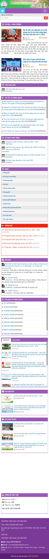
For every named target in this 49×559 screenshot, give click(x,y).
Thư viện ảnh (7, 215)
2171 (5, 303)
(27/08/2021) (5, 232)
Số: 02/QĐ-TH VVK (11, 285)
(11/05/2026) (15, 358)
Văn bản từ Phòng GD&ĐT (14, 299)
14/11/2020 (44, 37)
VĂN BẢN (8, 260)
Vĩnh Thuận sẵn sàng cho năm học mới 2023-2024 (20, 131)
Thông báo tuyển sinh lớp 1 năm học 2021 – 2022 (21, 142)
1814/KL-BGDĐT (9, 314)
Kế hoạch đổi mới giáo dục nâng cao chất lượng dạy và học (25, 155)
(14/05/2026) (15, 348)
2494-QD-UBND (9, 326)
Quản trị (26, 37)
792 (23, 398)
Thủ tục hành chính (9, 188)
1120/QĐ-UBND (9, 311)
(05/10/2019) (30, 239)
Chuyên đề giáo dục (9, 196)
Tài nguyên (6, 192)
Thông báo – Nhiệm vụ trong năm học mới (18, 247)
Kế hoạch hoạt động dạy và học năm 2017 (19, 160)
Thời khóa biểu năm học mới (15, 89)
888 (23, 426)
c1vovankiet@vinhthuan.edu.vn (18, 545)
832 (23, 411)
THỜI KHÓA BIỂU (10, 85)
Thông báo (6, 173)
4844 (32, 66)
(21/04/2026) (15, 380)
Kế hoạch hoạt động (12, 138)
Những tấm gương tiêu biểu (12, 207)
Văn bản (5, 184)
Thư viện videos (8, 219)
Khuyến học (7, 204)
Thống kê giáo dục (9, 211)
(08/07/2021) (40, 236)
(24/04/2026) (5, 370)
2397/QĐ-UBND (9, 334)
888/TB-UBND (8, 330)
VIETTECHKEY (33, 556)
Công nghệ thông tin (9, 200)
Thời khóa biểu (8, 180)
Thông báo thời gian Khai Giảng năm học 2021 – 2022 (22, 230)
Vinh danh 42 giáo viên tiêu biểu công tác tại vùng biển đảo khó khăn (35, 61)
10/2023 (6, 307)
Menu (7, 169)
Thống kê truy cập (12, 495)
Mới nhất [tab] (6, 340)
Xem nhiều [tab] (16, 340)
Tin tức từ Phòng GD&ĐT (13, 98)
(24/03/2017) (36, 243)
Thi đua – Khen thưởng (13, 24)
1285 (32, 39)
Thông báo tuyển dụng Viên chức (15, 239)
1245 (23, 449)
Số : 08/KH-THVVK (11, 291)
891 (23, 436)
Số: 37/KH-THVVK (11, 278)
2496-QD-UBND (9, 318)
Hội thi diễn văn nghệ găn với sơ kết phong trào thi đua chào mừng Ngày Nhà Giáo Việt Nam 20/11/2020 (35, 32)
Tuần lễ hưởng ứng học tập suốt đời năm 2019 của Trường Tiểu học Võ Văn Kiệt (25, 148)
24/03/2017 (44, 65)
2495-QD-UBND (9, 322)
